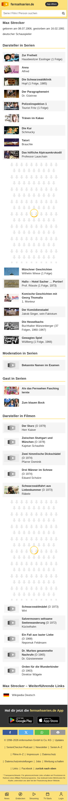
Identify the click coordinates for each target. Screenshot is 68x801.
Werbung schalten (54, 761)
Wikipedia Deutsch (23, 695)
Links (15, 768)
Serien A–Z (56, 747)
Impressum (33, 754)
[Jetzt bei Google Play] (21, 720)
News (6, 798)
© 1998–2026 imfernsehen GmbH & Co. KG (27, 740)
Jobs (38, 761)
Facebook (27, 768)
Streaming (34, 798)
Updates (59, 740)
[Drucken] (58, 732)
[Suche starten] (63, 13)
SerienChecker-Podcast (19, 747)
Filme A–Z (18, 754)
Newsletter (41, 747)
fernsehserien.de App (46, 710)
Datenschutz (49, 754)
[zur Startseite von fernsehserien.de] (5, 4)
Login (61, 798)
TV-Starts (48, 798)
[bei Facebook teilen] (10, 732)
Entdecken (20, 798)
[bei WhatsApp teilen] (42, 732)
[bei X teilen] (26, 732)
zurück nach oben (45, 768)
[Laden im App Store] (48, 720)
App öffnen (52, 4)
